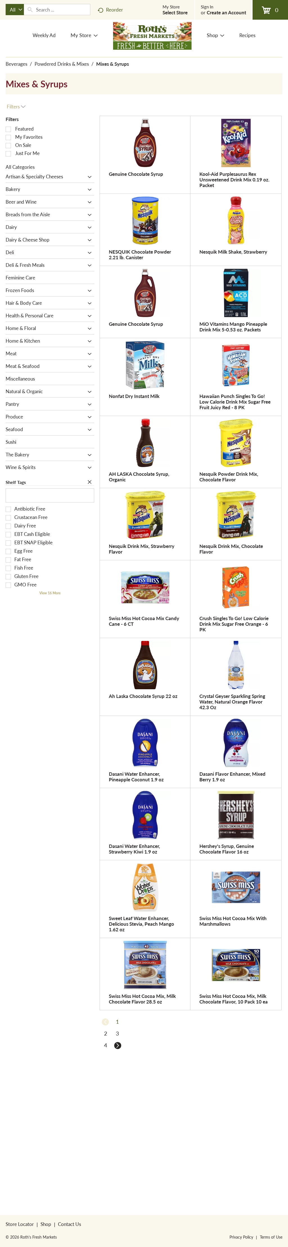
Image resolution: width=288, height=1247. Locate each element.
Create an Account (226, 12)
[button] (88, 177)
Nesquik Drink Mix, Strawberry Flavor (141, 549)
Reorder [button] (114, 9)
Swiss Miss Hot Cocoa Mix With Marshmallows (233, 921)
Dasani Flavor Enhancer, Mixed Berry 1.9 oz (232, 776)
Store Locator (20, 1224)
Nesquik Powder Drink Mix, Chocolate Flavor (228, 476)
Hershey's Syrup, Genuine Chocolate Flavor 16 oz (226, 849)
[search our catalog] (30, 9)
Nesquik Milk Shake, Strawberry (233, 251)
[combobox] (15, 9)
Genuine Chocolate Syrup (136, 173)
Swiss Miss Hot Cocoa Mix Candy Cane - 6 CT (144, 621)
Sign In (207, 7)
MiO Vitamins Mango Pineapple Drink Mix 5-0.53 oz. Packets (233, 326)
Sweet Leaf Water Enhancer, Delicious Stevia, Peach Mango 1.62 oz (141, 924)
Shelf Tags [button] (16, 482)
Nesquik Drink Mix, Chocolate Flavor (231, 549)
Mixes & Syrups (112, 63)
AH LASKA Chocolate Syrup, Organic (139, 476)
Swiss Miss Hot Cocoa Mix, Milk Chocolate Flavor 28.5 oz (142, 999)
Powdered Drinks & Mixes (62, 63)
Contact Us (69, 1224)
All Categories (20, 166)
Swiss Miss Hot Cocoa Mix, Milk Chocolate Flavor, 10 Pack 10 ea (233, 999)
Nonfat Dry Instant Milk (134, 396)
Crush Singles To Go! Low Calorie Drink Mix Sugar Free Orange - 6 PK (234, 624)
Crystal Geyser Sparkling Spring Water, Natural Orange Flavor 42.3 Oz (232, 702)
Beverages (16, 63)
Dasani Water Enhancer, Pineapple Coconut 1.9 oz (136, 776)
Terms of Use (271, 1237)
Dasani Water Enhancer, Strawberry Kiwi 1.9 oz (134, 849)
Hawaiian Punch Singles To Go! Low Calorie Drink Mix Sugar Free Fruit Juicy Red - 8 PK (235, 402)
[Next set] (117, 1045)
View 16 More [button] (49, 593)
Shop (45, 1224)
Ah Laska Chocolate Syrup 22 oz (143, 696)
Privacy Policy (241, 1237)
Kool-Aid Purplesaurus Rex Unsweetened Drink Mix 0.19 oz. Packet (234, 179)
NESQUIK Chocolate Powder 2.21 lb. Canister (140, 254)
